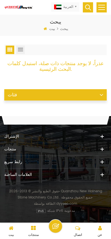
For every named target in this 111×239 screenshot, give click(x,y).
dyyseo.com (66, 203)
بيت (52, 29)
